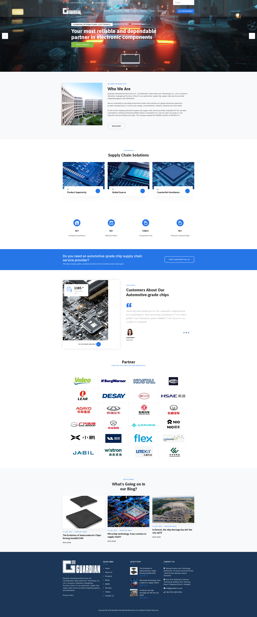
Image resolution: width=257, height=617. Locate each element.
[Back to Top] (252, 613)
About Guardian (82, 44)
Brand (127, 11)
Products (117, 11)
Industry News (81, 532)
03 (158, 189)
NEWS (135, 11)
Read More (67, 542)
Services (143, 11)
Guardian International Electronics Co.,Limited (128, 610)
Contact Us (162, 11)
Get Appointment (185, 11)
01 (68, 189)
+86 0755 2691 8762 (174, 592)
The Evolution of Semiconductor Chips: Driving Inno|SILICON (148, 570)
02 (113, 189)
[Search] (173, 11)
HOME (98, 11)
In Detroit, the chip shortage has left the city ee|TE (149, 592)
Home (107, 568)
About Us (107, 11)
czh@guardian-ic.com (174, 588)
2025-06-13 (144, 576)
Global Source (119, 192)
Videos (152, 11)
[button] (184, 332)
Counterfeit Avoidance (168, 192)
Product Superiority (77, 192)
